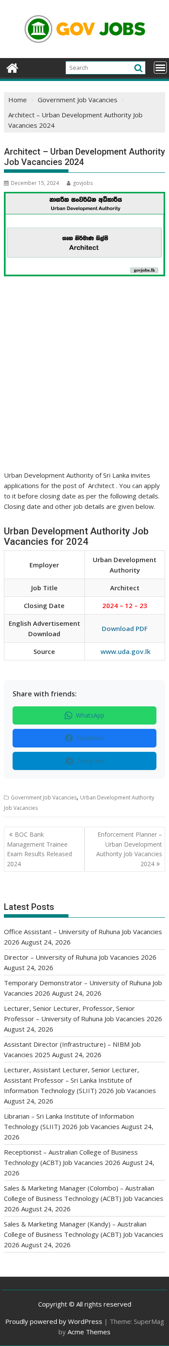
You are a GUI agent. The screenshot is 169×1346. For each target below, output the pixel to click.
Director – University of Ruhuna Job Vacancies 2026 (80, 957)
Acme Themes (89, 1331)
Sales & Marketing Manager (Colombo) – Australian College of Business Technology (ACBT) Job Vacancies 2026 (83, 1198)
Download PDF (125, 628)
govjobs (83, 183)
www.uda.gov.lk (125, 651)
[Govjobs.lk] (12, 67)
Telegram (90, 761)
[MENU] (160, 67)
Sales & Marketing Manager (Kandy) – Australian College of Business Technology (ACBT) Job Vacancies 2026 (83, 1234)
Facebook (90, 738)
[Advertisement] (84, 382)
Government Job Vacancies (44, 797)
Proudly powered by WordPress (53, 1321)
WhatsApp (90, 715)
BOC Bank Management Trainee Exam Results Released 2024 (39, 848)
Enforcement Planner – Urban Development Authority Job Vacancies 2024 (129, 848)
